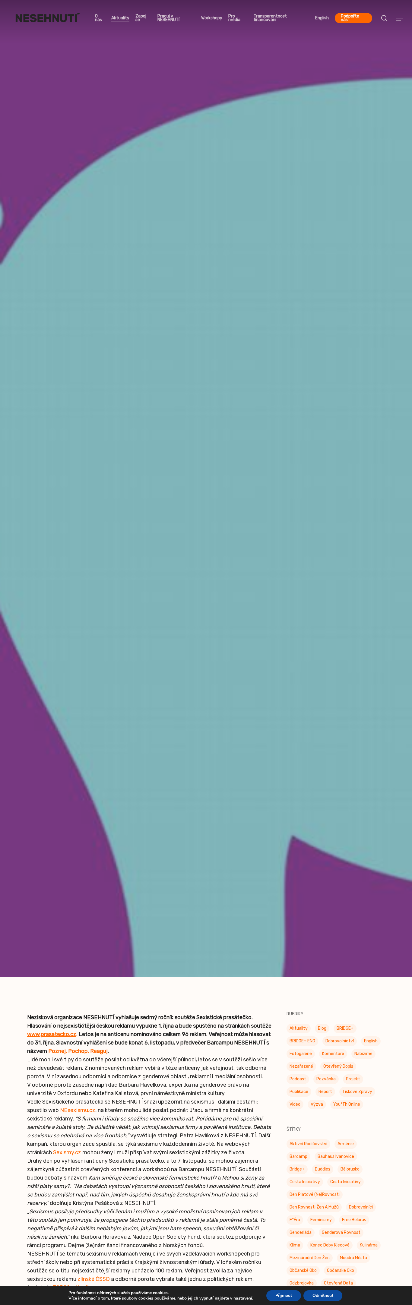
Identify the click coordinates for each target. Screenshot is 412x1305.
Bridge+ (297, 1170)
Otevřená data (338, 1284)
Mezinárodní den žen (310, 1259)
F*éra (295, 1221)
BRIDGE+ (345, 1029)
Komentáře (333, 1055)
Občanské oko (303, 1272)
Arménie (346, 1145)
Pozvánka (326, 1080)
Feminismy (321, 1221)
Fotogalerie (301, 1055)
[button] (400, 18)
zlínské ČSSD (94, 1280)
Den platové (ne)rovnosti (315, 1196)
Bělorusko (350, 1170)
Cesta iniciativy (345, 1183)
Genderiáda (301, 1234)
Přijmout (283, 1295)
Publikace (299, 1093)
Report (325, 1093)
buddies (322, 1170)
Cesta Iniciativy (305, 1183)
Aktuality (299, 1029)
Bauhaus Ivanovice (336, 1158)
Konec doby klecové (330, 1246)
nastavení (242, 1298)
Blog (322, 1029)
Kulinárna (369, 1246)
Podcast (298, 1080)
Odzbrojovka (302, 1284)
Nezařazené (301, 1067)
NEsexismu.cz (77, 1111)
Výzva (317, 1105)
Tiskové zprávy (206, 504)
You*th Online (346, 1105)
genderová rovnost (341, 1234)
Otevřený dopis (338, 1067)
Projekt (353, 1080)
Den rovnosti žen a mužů (314, 1208)
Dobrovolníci (361, 1208)
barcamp (298, 1158)
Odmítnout (322, 1295)
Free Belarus (354, 1221)
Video (295, 1105)
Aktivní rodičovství (308, 1145)
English (371, 1042)
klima (295, 1246)
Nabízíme (363, 1055)
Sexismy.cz (67, 1154)
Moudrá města (353, 1259)
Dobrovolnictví (339, 1042)
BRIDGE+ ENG (302, 1042)
